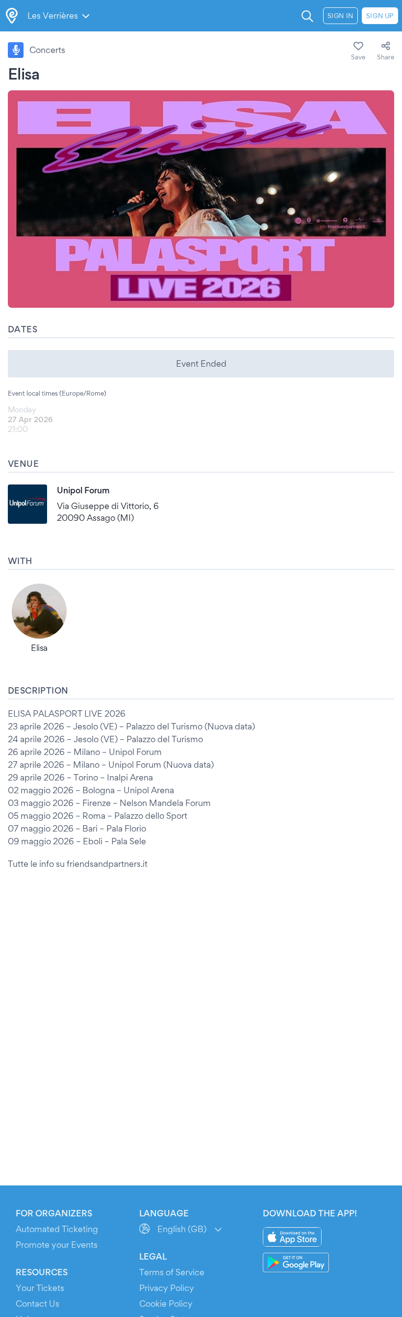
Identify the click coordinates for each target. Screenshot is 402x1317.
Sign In (340, 16)
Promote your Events (57, 1244)
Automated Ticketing (57, 1229)
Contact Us (37, 1303)
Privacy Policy (166, 1288)
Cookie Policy (166, 1303)
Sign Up (380, 16)
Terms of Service (171, 1272)
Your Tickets (40, 1288)
